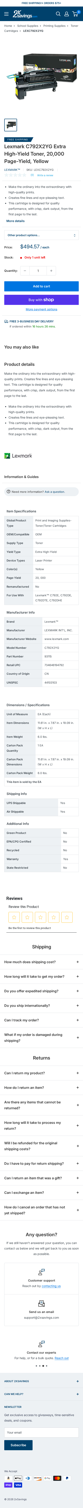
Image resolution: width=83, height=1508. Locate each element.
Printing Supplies (54, 25)
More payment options (41, 309)
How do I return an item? (24, 1087)
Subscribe (18, 1445)
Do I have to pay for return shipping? (34, 1163)
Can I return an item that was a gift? (33, 1178)
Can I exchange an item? (24, 1192)
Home (8, 25)
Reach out (62, 1358)
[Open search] (58, 14)
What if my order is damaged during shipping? (33, 1038)
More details (15, 221)
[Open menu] (6, 14)
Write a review (45, 175)
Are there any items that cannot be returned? (32, 1105)
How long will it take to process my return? (32, 1125)
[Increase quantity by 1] (51, 270)
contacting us (51, 1286)
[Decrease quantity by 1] (24, 270)
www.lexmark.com (56, 639)
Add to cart (41, 286)
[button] (75, 13)
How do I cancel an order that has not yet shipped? (34, 1210)
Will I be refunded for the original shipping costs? (30, 1146)
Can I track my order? (21, 1020)
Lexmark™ (12, 169)
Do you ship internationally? (27, 1005)
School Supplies (27, 25)
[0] (75, 13)
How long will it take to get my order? (34, 976)
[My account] (66, 14)
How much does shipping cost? (30, 962)
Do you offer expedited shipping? (31, 991)
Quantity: (11, 270)
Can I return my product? (24, 1073)
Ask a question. (55, 491)
